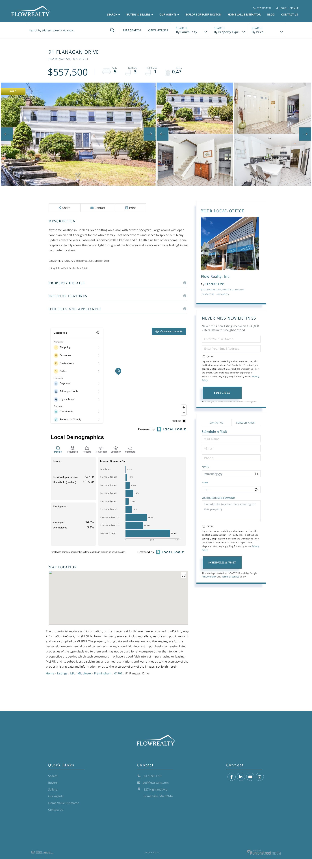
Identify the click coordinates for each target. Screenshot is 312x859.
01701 (118, 673)
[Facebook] (231, 777)
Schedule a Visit (245, 422)
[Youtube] (250, 777)
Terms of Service (230, 576)
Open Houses (158, 30)
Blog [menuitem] (271, 14)
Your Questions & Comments (218, 497)
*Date (205, 466)
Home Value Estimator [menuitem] (244, 14)
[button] (112, 30)
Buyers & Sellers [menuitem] (138, 14)
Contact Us (208, 294)
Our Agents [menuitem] (167, 14)
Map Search (132, 30)
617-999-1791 (264, 8)
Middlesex (84, 673)
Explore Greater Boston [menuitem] (203, 14)
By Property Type (226, 32)
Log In (283, 8)
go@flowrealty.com (156, 783)
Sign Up (294, 8)
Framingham (102, 673)
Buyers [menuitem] (53, 783)
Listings (62, 673)
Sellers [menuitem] (52, 789)
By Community (186, 32)
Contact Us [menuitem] (289, 14)
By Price (257, 32)
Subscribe (222, 392)
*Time (205, 482)
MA (72, 673)
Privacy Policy (209, 576)
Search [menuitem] (112, 14)
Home (50, 673)
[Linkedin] (241, 777)
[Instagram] (260, 777)
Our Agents (222, 294)
